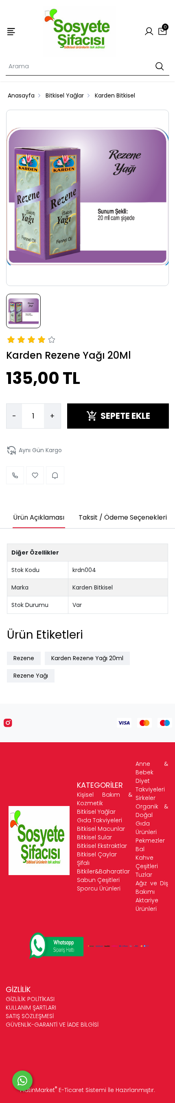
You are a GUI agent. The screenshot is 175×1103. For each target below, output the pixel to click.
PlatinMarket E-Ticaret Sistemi (63, 1090)
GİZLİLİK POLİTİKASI (30, 999)
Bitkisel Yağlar (96, 812)
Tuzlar (144, 875)
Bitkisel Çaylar (97, 854)
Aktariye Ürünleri (147, 904)
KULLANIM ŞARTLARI (31, 1007)
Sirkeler (145, 798)
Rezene (23, 658)
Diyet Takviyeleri (150, 785)
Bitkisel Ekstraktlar (102, 846)
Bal (140, 849)
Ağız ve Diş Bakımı (152, 887)
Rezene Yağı (30, 676)
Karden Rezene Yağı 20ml (87, 658)
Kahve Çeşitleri (147, 862)
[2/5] (16, 341)
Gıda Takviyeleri (99, 820)
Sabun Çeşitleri (98, 880)
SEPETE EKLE (125, 416)
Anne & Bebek (152, 768)
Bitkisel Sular (94, 837)
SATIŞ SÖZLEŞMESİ (30, 1016)
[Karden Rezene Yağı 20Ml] (87, 198)
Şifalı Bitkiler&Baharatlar (103, 867)
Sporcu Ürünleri (98, 888)
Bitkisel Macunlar (101, 829)
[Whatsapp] (22, 1080)
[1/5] (11, 341)
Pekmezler (150, 840)
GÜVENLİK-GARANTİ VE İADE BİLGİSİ (52, 1025)
